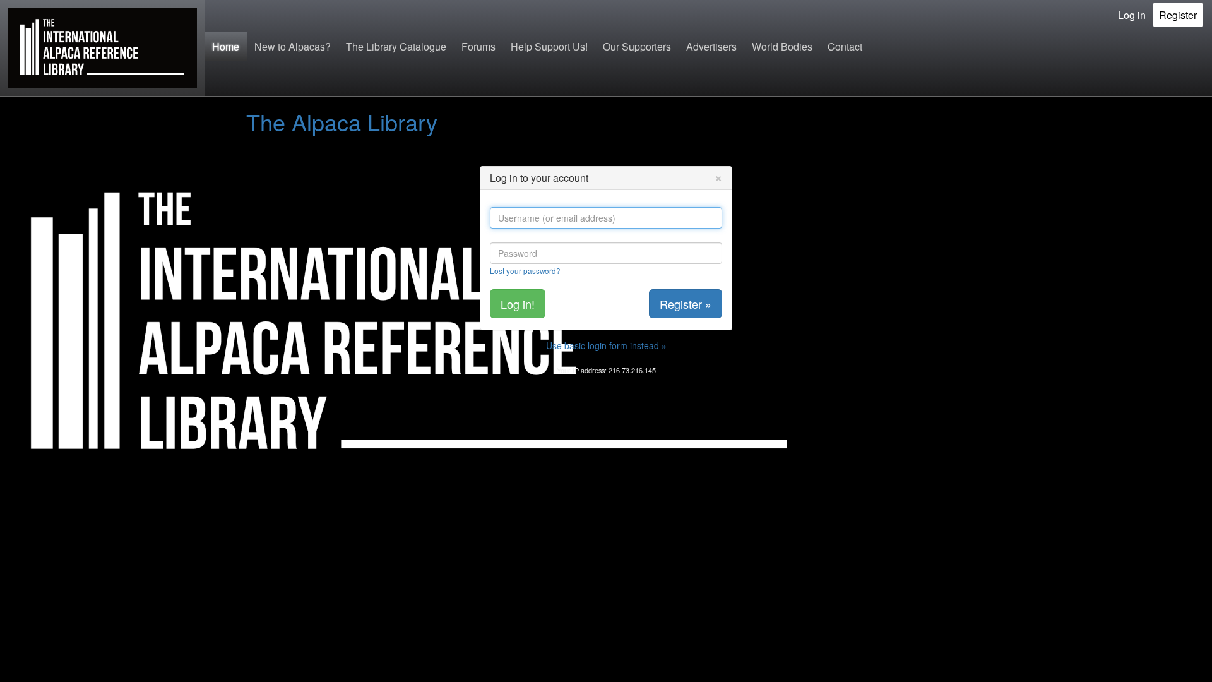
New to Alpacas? (292, 46)
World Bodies (782, 46)
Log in (1132, 15)
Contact (845, 46)
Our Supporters (637, 46)
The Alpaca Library (341, 121)
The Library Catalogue (396, 46)
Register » (685, 304)
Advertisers (711, 46)
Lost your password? (525, 270)
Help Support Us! (549, 46)
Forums (478, 46)
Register (1178, 15)
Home (225, 46)
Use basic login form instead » (606, 345)
